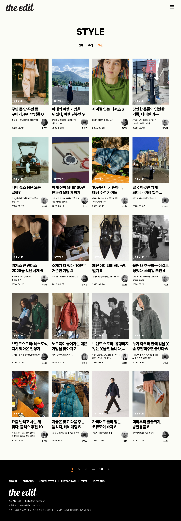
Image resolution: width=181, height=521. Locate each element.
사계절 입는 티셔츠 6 (108, 109)
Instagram (68, 481)
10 (101, 469)
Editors (28, 481)
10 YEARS (98, 481)
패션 (100, 45)
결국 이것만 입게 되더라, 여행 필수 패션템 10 (145, 192)
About (13, 481)
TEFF (84, 481)
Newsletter (47, 481)
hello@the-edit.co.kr (35, 501)
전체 (81, 45)
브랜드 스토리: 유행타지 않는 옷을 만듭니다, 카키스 (110, 348)
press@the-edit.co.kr (30, 505)
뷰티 (90, 45)
